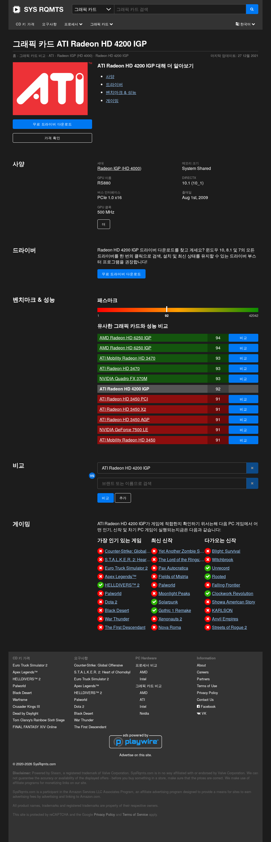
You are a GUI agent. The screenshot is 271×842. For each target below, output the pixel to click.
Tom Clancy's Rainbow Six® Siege (39, 719)
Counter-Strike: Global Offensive (98, 665)
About (201, 665)
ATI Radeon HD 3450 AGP (125, 419)
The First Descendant (90, 726)
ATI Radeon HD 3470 (120, 368)
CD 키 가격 (25, 23)
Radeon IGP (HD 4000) (74, 55)
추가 (123, 497)
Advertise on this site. (135, 754)
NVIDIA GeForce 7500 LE (124, 429)
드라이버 (114, 84)
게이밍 (112, 100)
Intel (143, 678)
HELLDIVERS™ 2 (26, 678)
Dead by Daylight (25, 713)
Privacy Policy (207, 692)
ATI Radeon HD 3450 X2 (123, 409)
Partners (203, 678)
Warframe (20, 699)
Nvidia (144, 713)
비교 (243, 337)
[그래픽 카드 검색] (252, 9)
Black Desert (22, 692)
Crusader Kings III (26, 706)
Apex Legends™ (25, 671)
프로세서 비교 (146, 665)
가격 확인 (52, 137)
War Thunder (83, 719)
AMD (143, 671)
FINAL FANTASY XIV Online (35, 726)
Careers (203, 671)
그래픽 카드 (100, 23)
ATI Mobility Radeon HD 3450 (127, 440)
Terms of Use (207, 685)
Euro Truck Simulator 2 (30, 665)
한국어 (245, 23)
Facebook (207, 706)
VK (203, 713)
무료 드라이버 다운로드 (52, 124)
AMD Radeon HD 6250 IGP (125, 338)
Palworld (19, 685)
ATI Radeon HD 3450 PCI (124, 399)
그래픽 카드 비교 (32, 55)
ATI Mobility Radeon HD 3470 (127, 358)
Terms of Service (135, 814)
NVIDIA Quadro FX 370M (123, 378)
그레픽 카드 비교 (149, 685)
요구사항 (49, 23)
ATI (51, 55)
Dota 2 (79, 706)
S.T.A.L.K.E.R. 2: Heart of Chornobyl (102, 671)
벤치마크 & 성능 (121, 92)
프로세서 (71, 23)
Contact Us (205, 699)
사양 (110, 76)
